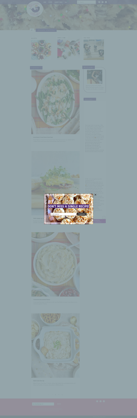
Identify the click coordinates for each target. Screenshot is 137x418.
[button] (95, 195)
